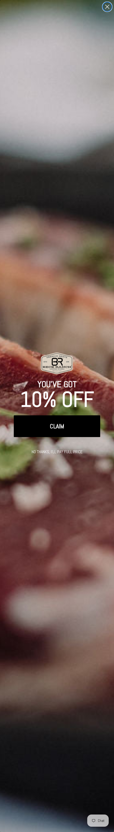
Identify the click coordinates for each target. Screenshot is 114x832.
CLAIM (57, 426)
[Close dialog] (107, 6)
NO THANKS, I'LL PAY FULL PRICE (57, 452)
